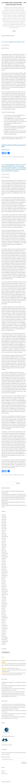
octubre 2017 (4, 573)
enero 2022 (4, 530)
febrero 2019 (4, 552)
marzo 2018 (4, 566)
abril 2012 (3, 613)
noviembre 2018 (5, 553)
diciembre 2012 (4, 603)
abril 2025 (3, 514)
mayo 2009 (4, 633)
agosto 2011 (4, 619)
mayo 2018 (4, 563)
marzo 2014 (4, 600)
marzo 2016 (4, 597)
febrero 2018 (4, 567)
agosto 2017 (4, 577)
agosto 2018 (4, 558)
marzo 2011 (4, 623)
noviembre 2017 (5, 572)
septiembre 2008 (5, 641)
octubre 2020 (4, 534)
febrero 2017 (4, 586)
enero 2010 (4, 631)
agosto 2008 (4, 642)
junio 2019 (4, 547)
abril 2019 (3, 548)
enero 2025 (4, 517)
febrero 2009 (4, 636)
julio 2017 (3, 578)
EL (14, 682)
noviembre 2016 (5, 591)
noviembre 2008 (5, 638)
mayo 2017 (4, 581)
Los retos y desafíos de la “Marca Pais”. (13, 42)
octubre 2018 (4, 555)
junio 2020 (4, 539)
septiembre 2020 (5, 536)
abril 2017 (3, 583)
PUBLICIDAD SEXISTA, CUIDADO (13, 668)
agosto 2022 (4, 525)
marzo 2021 (4, 533)
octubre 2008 (4, 639)
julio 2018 (3, 559)
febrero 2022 (4, 528)
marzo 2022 (4, 527)
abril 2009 (3, 634)
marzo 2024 (4, 522)
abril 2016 (3, 595)
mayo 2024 (4, 520)
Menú (14, 30)
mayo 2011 (4, 620)
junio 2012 (4, 609)
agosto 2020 (4, 538)
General (15, 156)
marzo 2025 (4, 516)
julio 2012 (3, 608)
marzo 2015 (4, 598)
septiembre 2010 (5, 628)
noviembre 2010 (5, 625)
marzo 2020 (4, 544)
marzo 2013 (4, 602)
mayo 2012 (4, 611)
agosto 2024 (4, 519)
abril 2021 (3, 531)
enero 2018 (4, 569)
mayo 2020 (4, 541)
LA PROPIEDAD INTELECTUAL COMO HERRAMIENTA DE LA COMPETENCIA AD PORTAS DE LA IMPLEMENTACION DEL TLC (14, 665)
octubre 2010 (4, 627)
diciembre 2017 (4, 570)
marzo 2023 (4, 524)
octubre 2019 (4, 545)
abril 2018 (3, 564)
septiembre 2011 (5, 617)
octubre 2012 (4, 605)
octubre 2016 (4, 592)
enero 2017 (4, 588)
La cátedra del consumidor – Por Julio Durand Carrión (14, 4)
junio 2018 (4, 561)
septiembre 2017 (5, 575)
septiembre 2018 (5, 556)
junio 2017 (4, 580)
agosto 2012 (4, 606)
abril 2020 (3, 542)
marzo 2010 (4, 630)
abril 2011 (3, 622)
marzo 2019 (4, 550)
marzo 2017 (4, 584)
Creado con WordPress (6, 781)
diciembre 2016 (4, 589)
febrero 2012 (4, 616)
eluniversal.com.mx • (6, 149)
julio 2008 (3, 644)
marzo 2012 (4, 614)
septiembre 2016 (5, 594)
